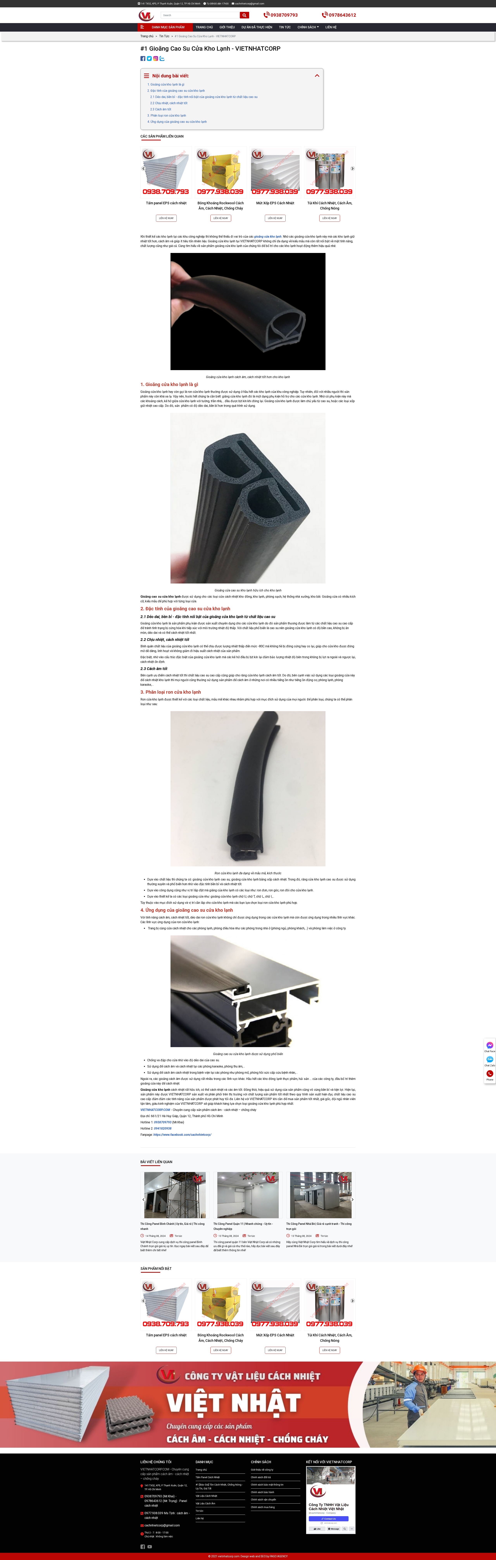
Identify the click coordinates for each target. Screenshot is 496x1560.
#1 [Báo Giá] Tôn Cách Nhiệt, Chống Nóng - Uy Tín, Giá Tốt (219, 1486)
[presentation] (143, 168)
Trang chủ (146, 36)
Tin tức (178, 1236)
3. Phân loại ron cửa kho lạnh (166, 115)
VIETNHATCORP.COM (155, 1110)
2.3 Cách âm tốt (160, 109)
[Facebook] (142, 1546)
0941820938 (162, 1128)
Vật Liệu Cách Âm (205, 1503)
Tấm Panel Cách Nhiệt (208, 1477)
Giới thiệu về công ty (262, 1469)
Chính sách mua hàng (263, 1507)
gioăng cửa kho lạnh (268, 236)
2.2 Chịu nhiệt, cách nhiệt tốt (168, 103)
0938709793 (163, 1122)
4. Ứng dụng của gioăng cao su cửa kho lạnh (177, 122)
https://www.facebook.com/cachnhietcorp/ (182, 1135)
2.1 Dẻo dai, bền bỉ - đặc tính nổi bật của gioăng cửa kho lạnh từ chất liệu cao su (203, 97)
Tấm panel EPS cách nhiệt (166, 203)
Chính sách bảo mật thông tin (267, 1484)
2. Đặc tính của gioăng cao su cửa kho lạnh (176, 91)
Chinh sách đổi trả (261, 1477)
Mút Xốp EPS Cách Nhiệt (275, 203)
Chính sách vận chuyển (263, 1499)
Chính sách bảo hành (262, 1492)
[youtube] (149, 1546)
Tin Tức (164, 36)
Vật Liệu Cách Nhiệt (206, 1495)
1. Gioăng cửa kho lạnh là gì (165, 84)
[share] (142, 58)
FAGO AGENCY (279, 1556)
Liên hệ (200, 1518)
